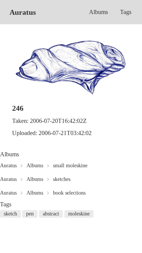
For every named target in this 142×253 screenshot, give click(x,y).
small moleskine (70, 165)
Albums (98, 12)
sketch (10, 214)
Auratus (22, 12)
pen (30, 214)
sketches (61, 179)
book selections (69, 193)
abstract (51, 214)
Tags (125, 12)
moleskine (79, 214)
